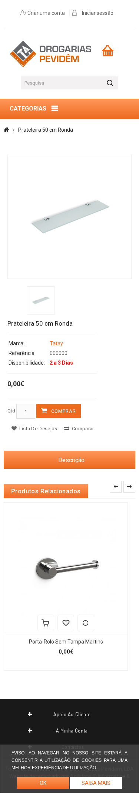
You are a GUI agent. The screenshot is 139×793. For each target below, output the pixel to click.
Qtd (11, 411)
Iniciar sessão (97, 13)
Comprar (63, 411)
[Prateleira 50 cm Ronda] (69, 217)
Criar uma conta (46, 13)
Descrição (71, 460)
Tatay (56, 343)
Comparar (82, 428)
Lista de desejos (37, 428)
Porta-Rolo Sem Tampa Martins (66, 642)
